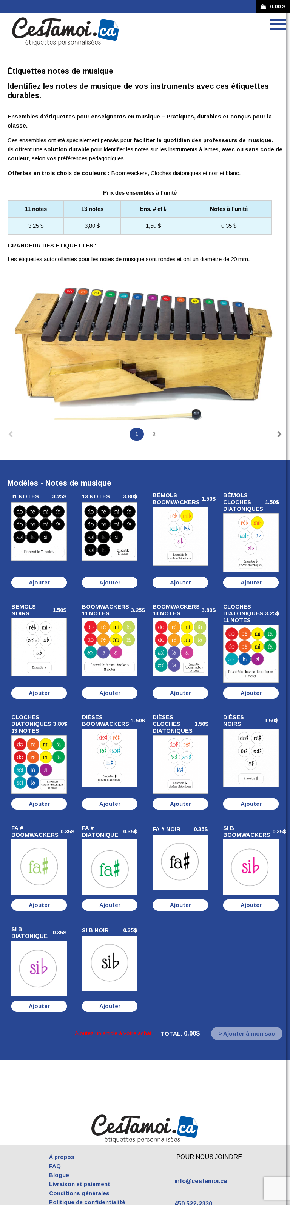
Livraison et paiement (79, 1184)
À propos (61, 1157)
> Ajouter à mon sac (247, 1033)
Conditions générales (79, 1193)
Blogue (59, 1175)
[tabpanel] (145, 354)
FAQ (55, 1166)
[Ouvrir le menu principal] (278, 24)
